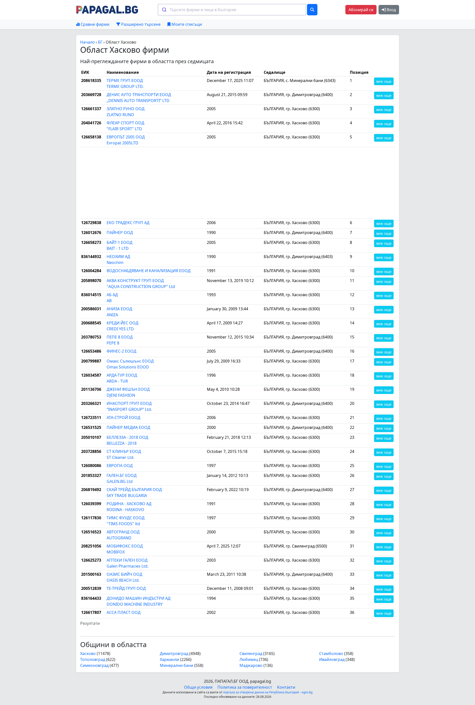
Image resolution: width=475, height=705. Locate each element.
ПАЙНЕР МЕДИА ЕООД (128, 427)
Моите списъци (186, 24)
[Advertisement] (226, 182)
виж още (383, 81)
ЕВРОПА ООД (120, 465)
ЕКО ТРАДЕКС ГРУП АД (128, 222)
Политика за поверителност (244, 687)
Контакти (286, 687)
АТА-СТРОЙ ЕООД (123, 417)
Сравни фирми (94, 24)
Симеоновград (94, 665)
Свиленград (250, 653)
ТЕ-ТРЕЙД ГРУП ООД (126, 588)
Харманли (169, 659)
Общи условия (198, 687)
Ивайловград (332, 659)
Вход (391, 9)
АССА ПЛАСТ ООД (124, 612)
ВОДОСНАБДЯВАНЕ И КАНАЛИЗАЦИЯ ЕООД (148, 270)
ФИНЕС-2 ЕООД (121, 351)
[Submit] (164, 9)
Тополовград (92, 659)
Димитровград (174, 653)
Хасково (88, 653)
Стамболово (331, 653)
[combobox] (232, 9)
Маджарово (250, 665)
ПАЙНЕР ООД (120, 232)
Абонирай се (361, 9)
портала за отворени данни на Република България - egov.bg (267, 692)
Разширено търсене (140, 24)
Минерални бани (176, 665)
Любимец (248, 659)
